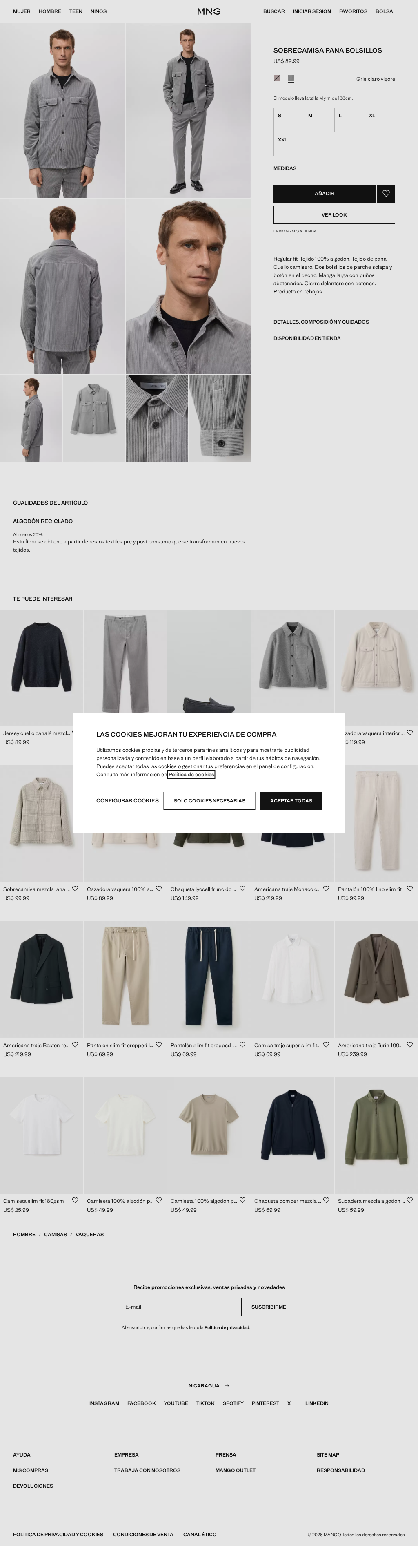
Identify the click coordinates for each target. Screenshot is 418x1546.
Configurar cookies (127, 800)
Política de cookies (191, 774)
